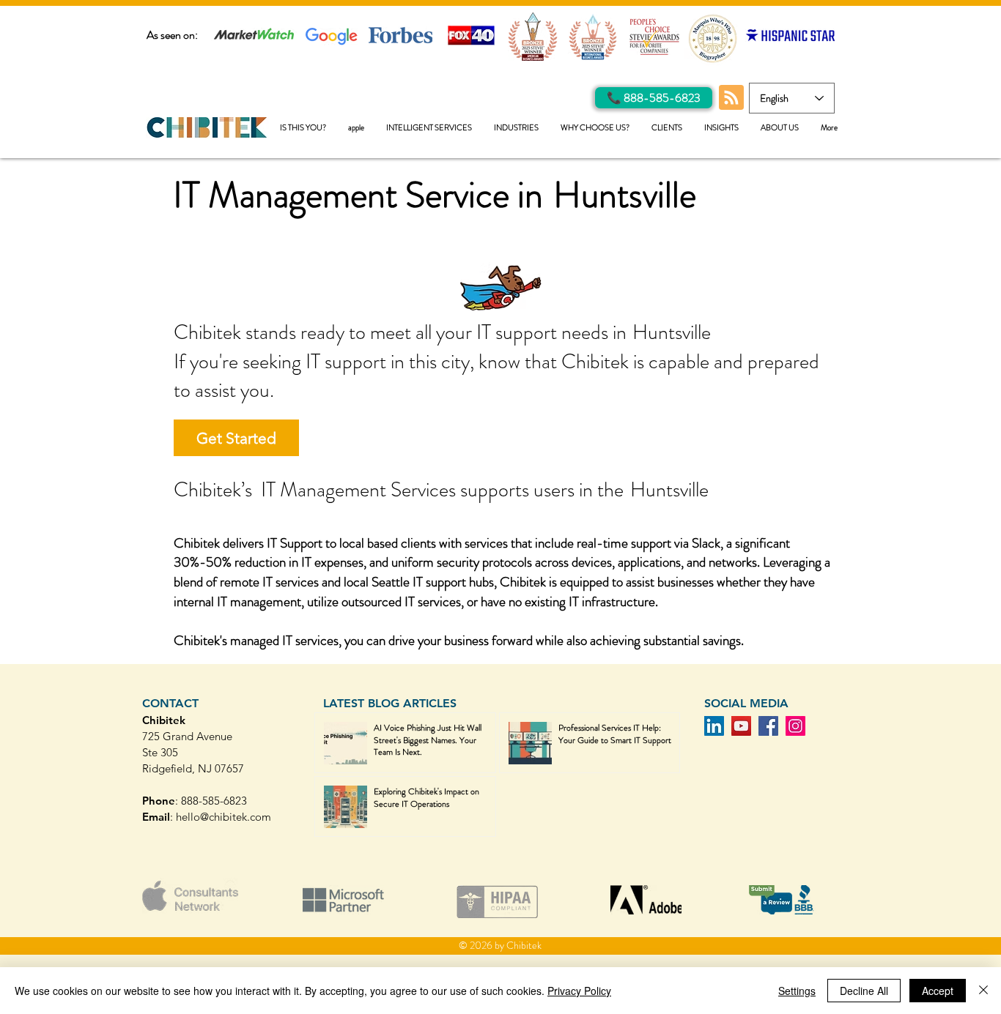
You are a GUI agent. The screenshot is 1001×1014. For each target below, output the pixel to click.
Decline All (864, 990)
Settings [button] (797, 990)
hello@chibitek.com (223, 817)
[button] (429, 127)
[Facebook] (768, 726)
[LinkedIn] (714, 726)
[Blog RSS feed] (731, 98)
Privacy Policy (579, 990)
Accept (937, 990)
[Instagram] (795, 726)
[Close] (983, 990)
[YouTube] (741, 726)
